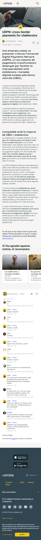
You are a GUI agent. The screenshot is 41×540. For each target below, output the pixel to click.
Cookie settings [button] (7, 534)
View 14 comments (8, 299)
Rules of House (7, 518)
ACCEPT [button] (22, 534)
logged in (14, 438)
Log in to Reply (17, 305)
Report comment (26, 305)
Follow (20, 41)
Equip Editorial (10, 41)
